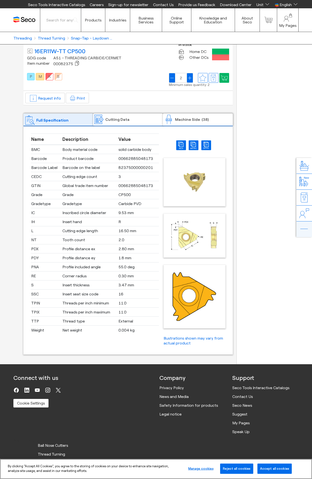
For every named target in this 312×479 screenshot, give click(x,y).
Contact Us (163, 4)
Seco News (242, 405)
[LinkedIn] (27, 390)
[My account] (287, 20)
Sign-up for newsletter (128, 4)
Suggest (239, 414)
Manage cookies (201, 468)
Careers (97, 4)
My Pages (241, 422)
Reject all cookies (236, 468)
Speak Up (241, 431)
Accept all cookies (274, 468)
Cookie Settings (31, 403)
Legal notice (170, 414)
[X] (58, 390)
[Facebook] (16, 390)
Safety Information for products (188, 405)
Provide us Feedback (196, 4)
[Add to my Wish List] (224, 78)
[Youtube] (37, 390)
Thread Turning (51, 454)
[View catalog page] (213, 78)
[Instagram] (48, 390)
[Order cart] (268, 20)
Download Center (236, 4)
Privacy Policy (171, 387)
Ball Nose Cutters (53, 445)
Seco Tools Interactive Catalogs (56, 4)
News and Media (174, 396)
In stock (185, 45)
